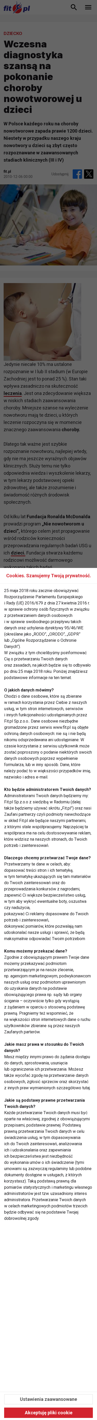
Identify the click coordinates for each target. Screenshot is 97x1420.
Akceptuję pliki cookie (48, 1412)
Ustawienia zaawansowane (48, 1399)
